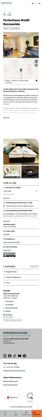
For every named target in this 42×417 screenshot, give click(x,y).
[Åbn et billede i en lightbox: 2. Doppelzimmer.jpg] (21, 152)
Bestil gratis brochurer (10, 385)
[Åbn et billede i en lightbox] (17, 334)
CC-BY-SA (36, 57)
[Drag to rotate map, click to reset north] (5, 67)
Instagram (6, 234)
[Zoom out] (5, 64)
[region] (21, 72)
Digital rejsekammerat (10, 381)
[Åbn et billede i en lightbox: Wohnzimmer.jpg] (21, 45)
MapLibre (7, 80)
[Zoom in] (5, 61)
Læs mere (6, 117)
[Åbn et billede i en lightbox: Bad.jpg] (12, 172)
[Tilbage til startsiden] (6, 3)
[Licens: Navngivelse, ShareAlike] (9, 256)
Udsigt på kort (34, 266)
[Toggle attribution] (36, 80)
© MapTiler (14, 80)
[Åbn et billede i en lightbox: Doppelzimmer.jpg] (30, 172)
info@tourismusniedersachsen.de (14, 371)
